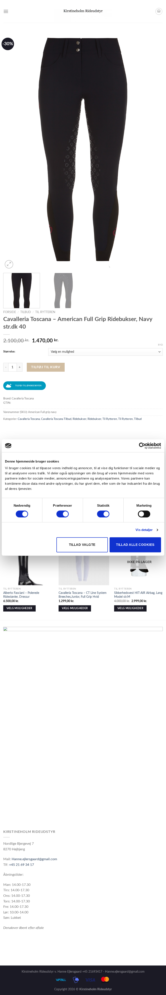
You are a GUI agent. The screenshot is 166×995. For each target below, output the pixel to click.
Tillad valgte (82, 544)
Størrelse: (9, 351)
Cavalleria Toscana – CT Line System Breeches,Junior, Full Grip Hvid (83, 595)
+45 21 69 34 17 (21, 864)
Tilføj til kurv (45, 367)
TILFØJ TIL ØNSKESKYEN (28, 386)
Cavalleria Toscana (29, 419)
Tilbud (25, 312)
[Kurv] (158, 11)
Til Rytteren (45, 312)
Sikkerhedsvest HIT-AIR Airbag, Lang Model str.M (138, 595)
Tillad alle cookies (135, 544)
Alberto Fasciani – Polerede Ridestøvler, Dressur (21, 595)
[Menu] (5, 11)
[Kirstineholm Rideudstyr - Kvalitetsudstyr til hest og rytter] (83, 11)
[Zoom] (9, 264)
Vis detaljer (144, 530)
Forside (9, 312)
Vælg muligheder (19, 608)
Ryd (160, 345)
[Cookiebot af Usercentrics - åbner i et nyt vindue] (142, 445)
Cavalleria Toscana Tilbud (56, 419)
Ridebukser (79, 419)
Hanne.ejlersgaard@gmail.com (34, 859)
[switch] (62, 514)
